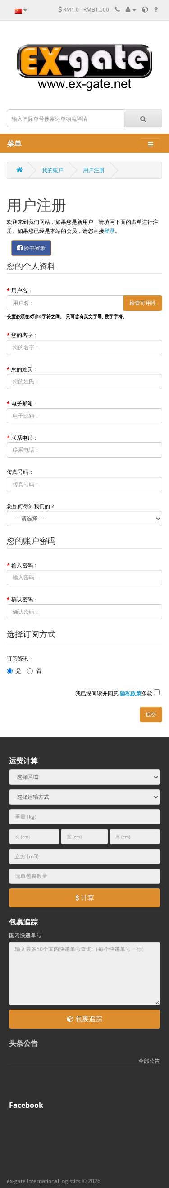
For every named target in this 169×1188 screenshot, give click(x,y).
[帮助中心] (156, 10)
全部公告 (149, 1061)
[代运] (145, 10)
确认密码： (24, 599)
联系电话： (24, 438)
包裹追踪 (87, 1018)
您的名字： (24, 335)
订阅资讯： (20, 658)
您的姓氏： (24, 369)
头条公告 (23, 1043)
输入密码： (24, 565)
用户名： (22, 290)
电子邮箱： (24, 403)
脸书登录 (34, 248)
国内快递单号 (25, 935)
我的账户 (53, 170)
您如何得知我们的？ (31, 506)
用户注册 (94, 170)
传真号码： (20, 472)
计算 (86, 897)
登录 (109, 231)
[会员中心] (131, 10)
